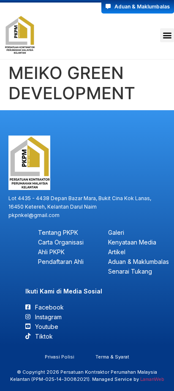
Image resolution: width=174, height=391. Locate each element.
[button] (167, 35)
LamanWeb (152, 379)
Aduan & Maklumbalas (140, 6)
